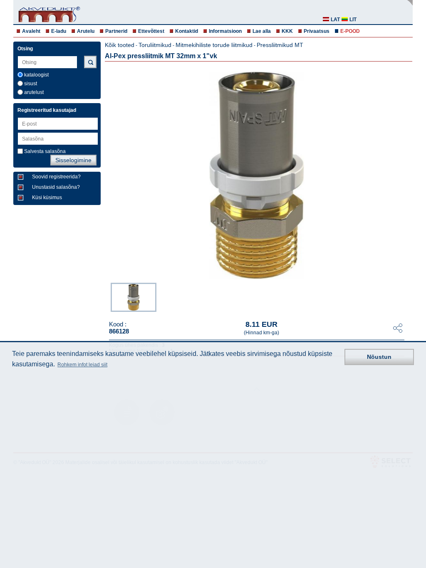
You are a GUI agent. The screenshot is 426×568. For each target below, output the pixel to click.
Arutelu (85, 31)
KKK (287, 31)
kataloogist (36, 75)
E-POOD (350, 31)
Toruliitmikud (155, 45)
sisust (30, 83)
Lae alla (262, 31)
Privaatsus (316, 31)
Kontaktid (186, 31)
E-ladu (58, 31)
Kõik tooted (119, 45)
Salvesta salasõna (45, 151)
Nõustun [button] (379, 356)
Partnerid (116, 31)
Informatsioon (225, 31)
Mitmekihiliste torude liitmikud (214, 45)
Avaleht (31, 31)
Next (407, 296)
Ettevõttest (151, 31)
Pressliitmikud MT (280, 45)
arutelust (34, 92)
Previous (106, 296)
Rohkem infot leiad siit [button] (82, 365)
